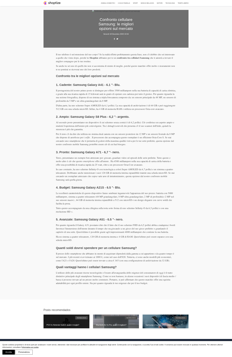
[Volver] (52, 3)
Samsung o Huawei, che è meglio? (159, 325)
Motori (160, 3)
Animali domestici (108, 3)
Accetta (8, 352)
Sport (135, 3)
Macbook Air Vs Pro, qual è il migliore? (111, 325)
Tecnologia (170, 3)
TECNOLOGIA (81, 318)
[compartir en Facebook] (114, 38)
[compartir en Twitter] (117, 38)
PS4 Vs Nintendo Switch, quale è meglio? (63, 325)
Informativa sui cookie (30, 347)
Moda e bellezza (147, 3)
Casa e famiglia (124, 3)
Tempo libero (183, 3)
